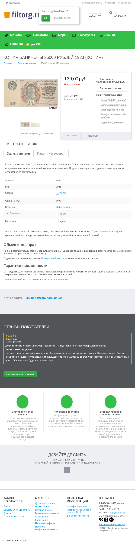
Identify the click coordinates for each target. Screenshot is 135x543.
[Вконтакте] (101, 521)
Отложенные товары (14, 516)
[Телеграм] (111, 521)
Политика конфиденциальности (46, 528)
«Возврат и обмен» (51, 258)
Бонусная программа (78, 515)
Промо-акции (42, 506)
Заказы (7, 513)
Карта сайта (41, 520)
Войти (7, 506)
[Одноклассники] (106, 521)
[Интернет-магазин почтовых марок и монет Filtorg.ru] (22, 15)
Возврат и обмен (44, 510)
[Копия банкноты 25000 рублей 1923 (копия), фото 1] (31, 94)
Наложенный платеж (66, 411)
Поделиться (92, 136)
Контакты (110, 2)
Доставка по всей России (23, 413)
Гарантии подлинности (47, 513)
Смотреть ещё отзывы (20, 374)
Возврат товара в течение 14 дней (110, 413)
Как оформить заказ (77, 506)
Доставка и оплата (92, 2)
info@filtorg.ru (117, 512)
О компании (124, 2)
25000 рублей (63, 207)
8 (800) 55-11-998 (107, 503)
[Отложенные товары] (125, 23)
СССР (63, 193)
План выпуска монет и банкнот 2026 (79, 511)
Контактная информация (112, 524)
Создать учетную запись (17, 509)
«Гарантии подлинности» (55, 279)
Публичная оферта (45, 523)
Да (45, 18)
